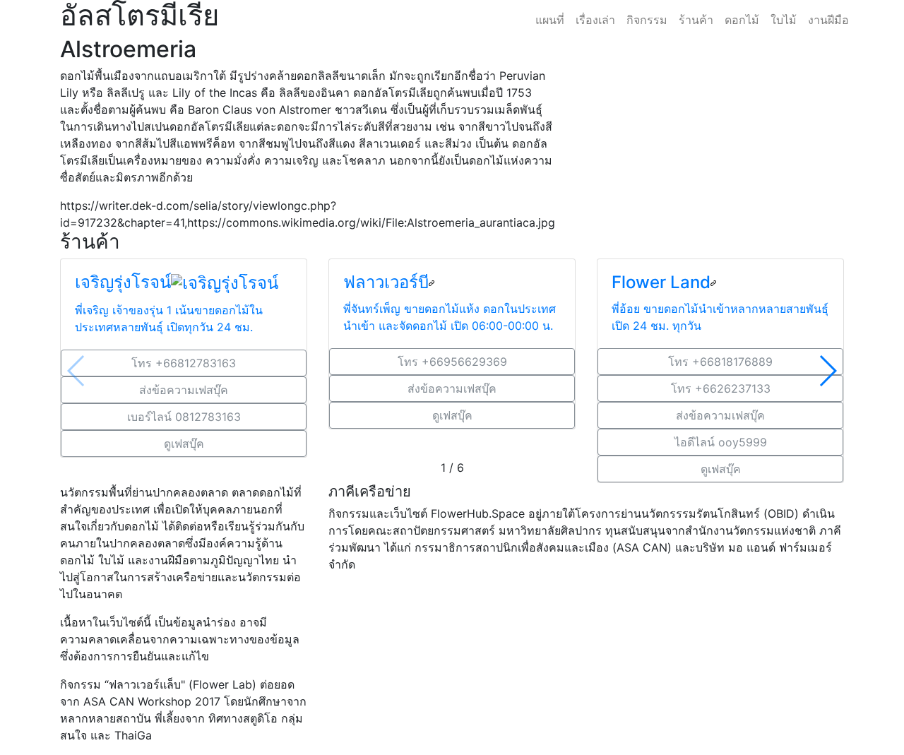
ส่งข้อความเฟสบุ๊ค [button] (183, 390)
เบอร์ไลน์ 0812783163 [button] (184, 417)
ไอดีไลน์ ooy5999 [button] (720, 442)
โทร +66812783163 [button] (183, 363)
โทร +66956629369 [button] (452, 362)
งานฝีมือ (828, 20)
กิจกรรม (646, 20)
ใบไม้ (784, 20)
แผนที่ (549, 20)
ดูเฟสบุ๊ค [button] (184, 443)
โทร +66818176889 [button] (720, 362)
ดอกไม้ (742, 20)
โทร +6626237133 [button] (721, 388)
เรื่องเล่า (595, 20)
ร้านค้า (696, 20)
